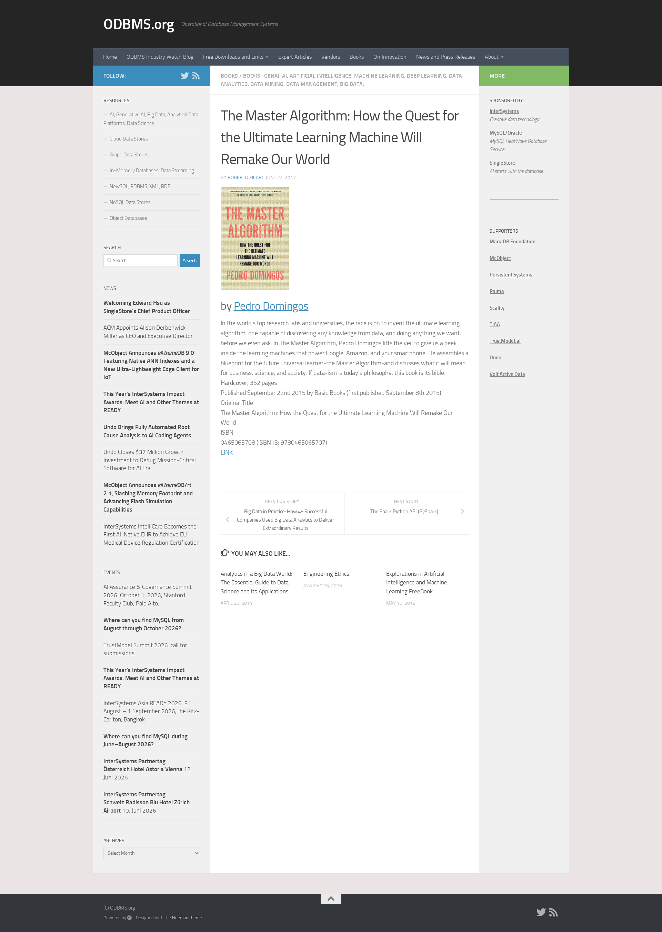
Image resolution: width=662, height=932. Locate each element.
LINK (227, 452)
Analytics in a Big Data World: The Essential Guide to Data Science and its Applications (256, 582)
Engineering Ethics (326, 573)
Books (357, 57)
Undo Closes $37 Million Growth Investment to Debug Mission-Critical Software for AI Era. (149, 460)
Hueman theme (187, 917)
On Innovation (390, 57)
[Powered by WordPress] (129, 917)
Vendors (330, 57)
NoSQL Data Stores (130, 202)
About (492, 57)
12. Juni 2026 (147, 769)
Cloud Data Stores (129, 139)
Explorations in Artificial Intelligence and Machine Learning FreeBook (416, 582)
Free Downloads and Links (233, 57)
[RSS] (196, 75)
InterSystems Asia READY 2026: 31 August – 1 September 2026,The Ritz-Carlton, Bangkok (151, 711)
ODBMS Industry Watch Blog (160, 57)
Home (110, 57)
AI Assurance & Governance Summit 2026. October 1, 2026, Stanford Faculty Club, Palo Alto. (147, 594)
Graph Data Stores (129, 155)
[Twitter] (185, 75)
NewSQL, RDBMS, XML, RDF (140, 186)
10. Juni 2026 (146, 802)
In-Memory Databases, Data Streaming (152, 170)
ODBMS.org (138, 24)
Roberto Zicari (245, 178)
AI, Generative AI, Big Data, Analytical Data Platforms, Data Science (150, 118)
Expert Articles (295, 57)
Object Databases (128, 218)
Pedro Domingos (271, 306)
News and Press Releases (445, 57)
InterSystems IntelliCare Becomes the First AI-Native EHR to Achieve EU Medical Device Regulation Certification (151, 534)
